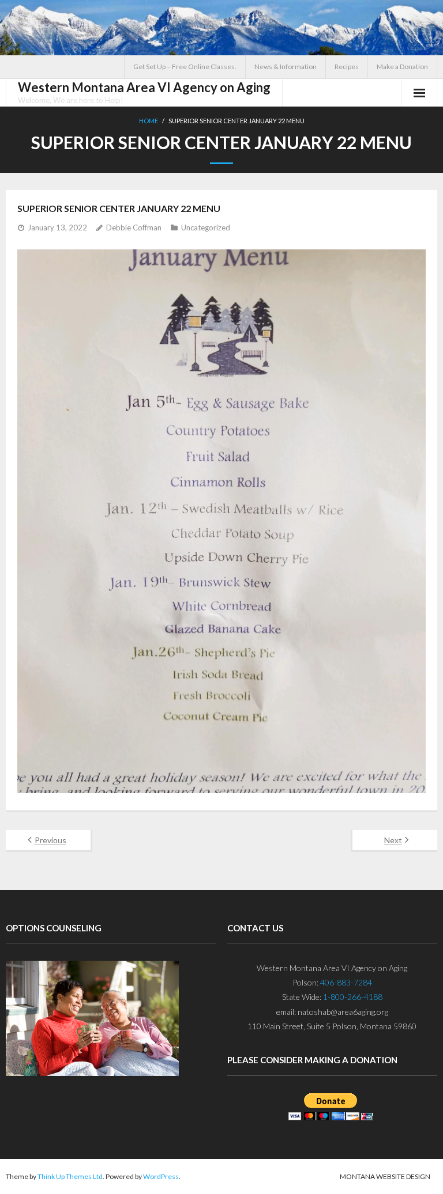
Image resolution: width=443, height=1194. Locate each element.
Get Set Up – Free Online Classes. (184, 66)
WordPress (161, 1176)
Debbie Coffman (134, 227)
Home (148, 120)
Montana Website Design (385, 1176)
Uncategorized (205, 227)
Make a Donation (402, 66)
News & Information (285, 66)
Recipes (347, 66)
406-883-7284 (346, 982)
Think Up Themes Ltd (70, 1176)
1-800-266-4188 (352, 997)
